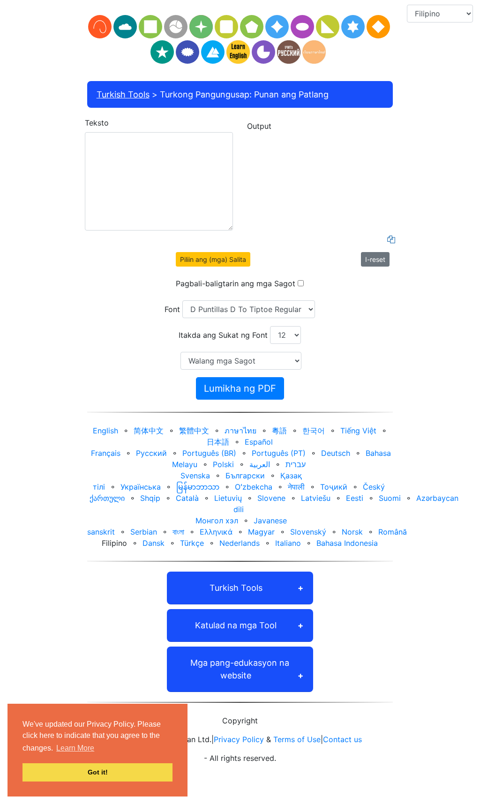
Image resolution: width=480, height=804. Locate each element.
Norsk (352, 531)
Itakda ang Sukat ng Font (223, 335)
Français (105, 453)
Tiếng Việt (358, 430)
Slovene (271, 498)
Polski (223, 464)
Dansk (153, 543)
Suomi (390, 498)
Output (259, 126)
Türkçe (192, 543)
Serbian (143, 531)
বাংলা (178, 531)
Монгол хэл (216, 520)
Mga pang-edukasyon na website (239, 669)
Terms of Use (297, 739)
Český (374, 486)
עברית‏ (295, 464)
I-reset (375, 259)
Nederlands (239, 543)
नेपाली (296, 486)
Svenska (195, 475)
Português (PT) (279, 453)
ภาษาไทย (240, 430)
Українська (140, 486)
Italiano (288, 543)
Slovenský (308, 531)
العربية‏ (259, 464)
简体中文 (149, 430)
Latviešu (315, 498)
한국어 (313, 430)
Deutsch (335, 453)
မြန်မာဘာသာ (197, 486)
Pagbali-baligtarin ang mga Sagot (235, 283)
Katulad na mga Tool (236, 625)
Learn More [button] (75, 748)
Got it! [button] (98, 772)
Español (259, 442)
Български (245, 475)
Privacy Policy (239, 739)
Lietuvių (228, 498)
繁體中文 (194, 430)
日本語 (218, 442)
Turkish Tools (123, 94)
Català (187, 498)
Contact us (342, 739)
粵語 (279, 430)
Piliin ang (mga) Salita (213, 259)
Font (172, 309)
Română (392, 531)
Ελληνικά (216, 531)
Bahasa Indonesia (347, 543)
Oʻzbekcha (253, 486)
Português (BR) (209, 453)
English (105, 430)
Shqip (150, 498)
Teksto (97, 122)
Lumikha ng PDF (240, 388)
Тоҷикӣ (333, 486)
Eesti (354, 498)
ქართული (107, 498)
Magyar (261, 531)
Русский (151, 453)
